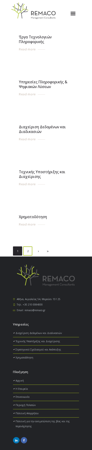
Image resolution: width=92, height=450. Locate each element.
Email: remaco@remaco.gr (31, 310)
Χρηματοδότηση (33, 216)
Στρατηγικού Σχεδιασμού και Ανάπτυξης (38, 349)
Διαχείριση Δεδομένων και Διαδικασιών (42, 129)
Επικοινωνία (22, 396)
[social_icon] (16, 440)
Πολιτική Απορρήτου (27, 413)
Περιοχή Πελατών (26, 405)
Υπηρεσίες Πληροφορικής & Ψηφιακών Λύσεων (43, 84)
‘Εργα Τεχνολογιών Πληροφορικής (35, 39)
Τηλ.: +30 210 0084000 (30, 304)
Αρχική (20, 380)
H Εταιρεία (22, 388)
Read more (27, 49)
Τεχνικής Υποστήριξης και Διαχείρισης (42, 174)
